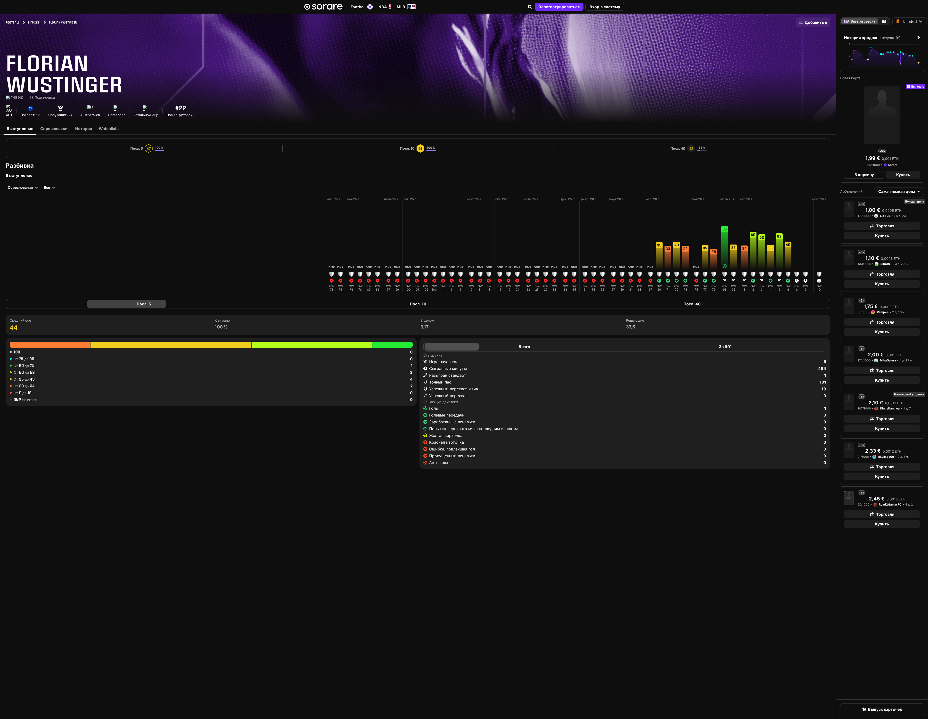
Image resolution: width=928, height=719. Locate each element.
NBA (382, 6)
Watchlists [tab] (109, 128)
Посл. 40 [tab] (692, 304)
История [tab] (83, 128)
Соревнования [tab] (54, 128)
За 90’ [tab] (725, 346)
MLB (401, 6)
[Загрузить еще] (322, 245)
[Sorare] (323, 6)
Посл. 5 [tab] (144, 304)
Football (358, 6)
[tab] (884, 21)
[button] (530, 7)
